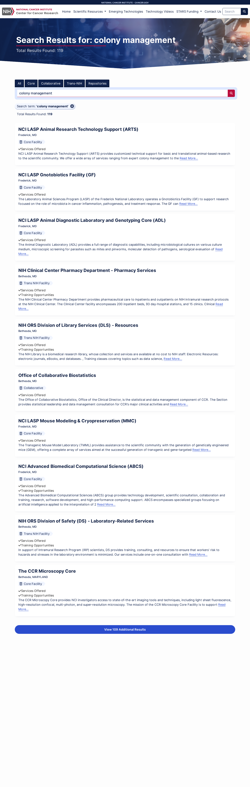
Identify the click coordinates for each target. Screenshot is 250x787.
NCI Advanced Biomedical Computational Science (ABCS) (81, 466)
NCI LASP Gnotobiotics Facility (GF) (57, 174)
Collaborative (50, 83)
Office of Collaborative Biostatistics (57, 375)
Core (31, 83)
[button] (45, 106)
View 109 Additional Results (125, 629)
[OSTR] (30, 11)
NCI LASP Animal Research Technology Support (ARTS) (78, 129)
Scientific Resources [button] (88, 11)
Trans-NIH (74, 83)
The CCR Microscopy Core (47, 571)
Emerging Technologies (126, 11)
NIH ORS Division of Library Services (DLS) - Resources (78, 325)
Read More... (189, 158)
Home (66, 11)
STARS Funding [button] (187, 11)
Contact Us (213, 11)
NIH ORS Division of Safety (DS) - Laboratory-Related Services (86, 521)
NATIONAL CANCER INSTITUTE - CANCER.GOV (125, 2)
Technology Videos (160, 11)
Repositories (97, 83)
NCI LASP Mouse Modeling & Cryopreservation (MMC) (77, 420)
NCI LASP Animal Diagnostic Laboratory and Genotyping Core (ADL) (92, 220)
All (19, 83)
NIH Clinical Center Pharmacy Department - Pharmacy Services (87, 270)
